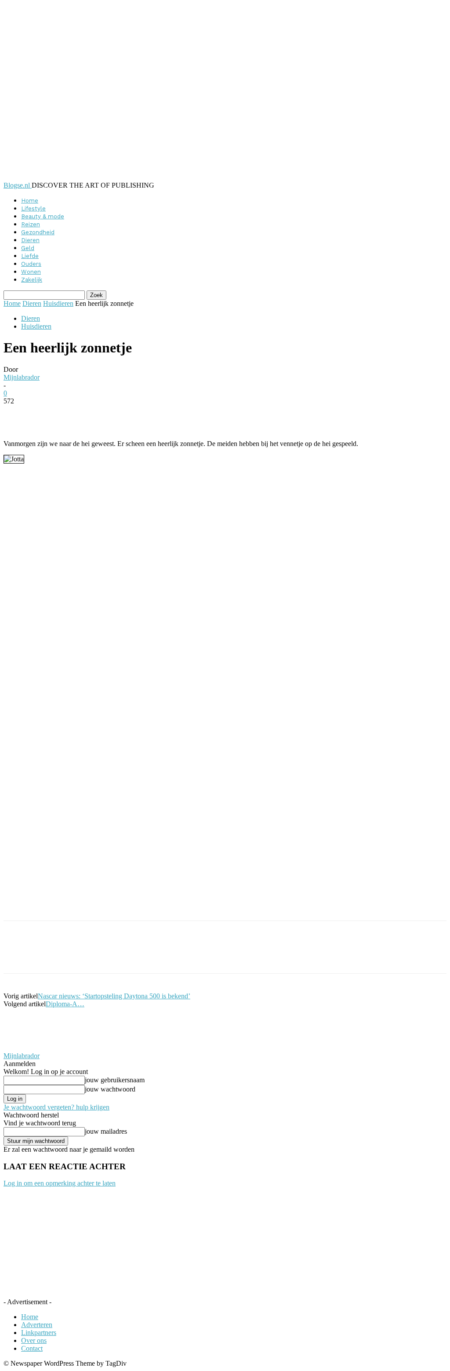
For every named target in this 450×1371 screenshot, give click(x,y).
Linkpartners (38, 1332)
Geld (27, 248)
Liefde (30, 256)
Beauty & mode (42, 216)
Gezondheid (37, 232)
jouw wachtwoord (110, 1089)
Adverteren (36, 1324)
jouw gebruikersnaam (115, 1080)
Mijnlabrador (22, 377)
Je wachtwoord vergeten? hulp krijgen (56, 1107)
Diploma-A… (65, 1004)
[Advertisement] (106, 905)
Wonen (31, 271)
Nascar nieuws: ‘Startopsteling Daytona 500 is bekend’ (114, 996)
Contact (32, 1348)
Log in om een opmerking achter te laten (60, 1183)
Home (29, 200)
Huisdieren (58, 303)
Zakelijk (31, 279)
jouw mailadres (106, 1131)
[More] (217, 414)
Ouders (31, 264)
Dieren (30, 240)
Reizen (30, 224)
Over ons (34, 1340)
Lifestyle (33, 208)
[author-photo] (25, 1048)
